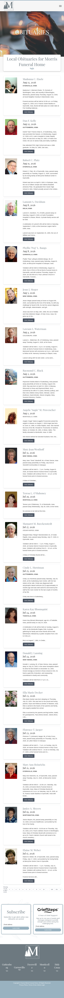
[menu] (60, 6)
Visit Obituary (28, 112)
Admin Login (41, 985)
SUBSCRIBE (16, 928)
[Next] (60, 889)
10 (43, 889)
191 (57, 889)
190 (52, 889)
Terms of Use (32, 985)
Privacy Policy (23, 985)
